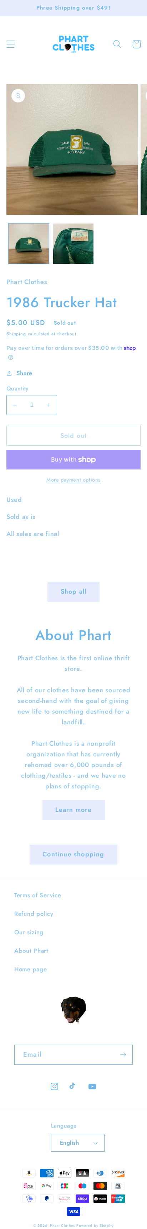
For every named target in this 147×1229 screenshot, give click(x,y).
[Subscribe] (122, 1055)
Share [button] (24, 373)
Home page (30, 969)
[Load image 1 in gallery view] (29, 244)
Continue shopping (73, 854)
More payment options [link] (73, 479)
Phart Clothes (62, 1225)
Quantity (17, 389)
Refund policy (33, 913)
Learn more (73, 809)
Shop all (74, 591)
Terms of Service (37, 895)
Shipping (16, 334)
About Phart (31, 950)
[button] (10, 44)
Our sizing (29, 932)
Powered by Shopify (95, 1225)
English (69, 1143)
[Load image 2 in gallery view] (73, 244)
